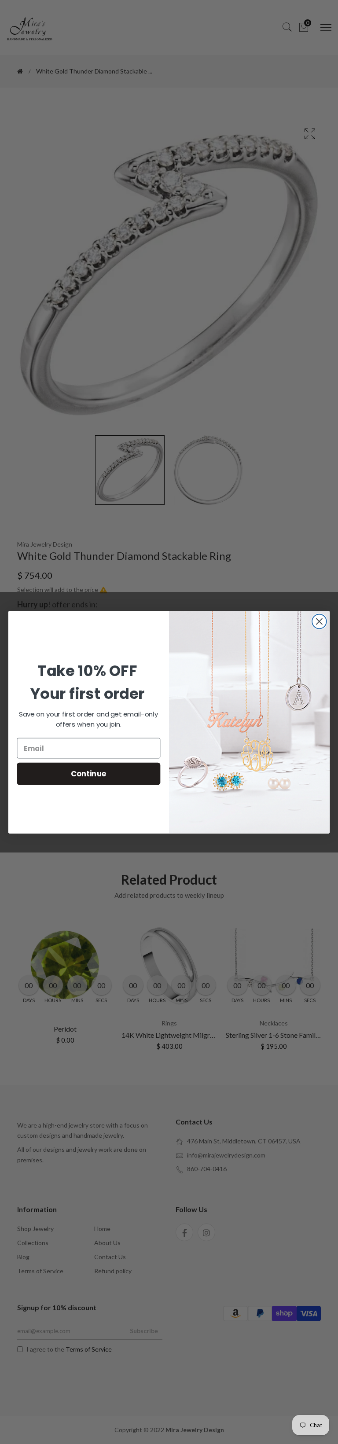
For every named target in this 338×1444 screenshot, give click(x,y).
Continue (89, 773)
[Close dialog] (319, 621)
